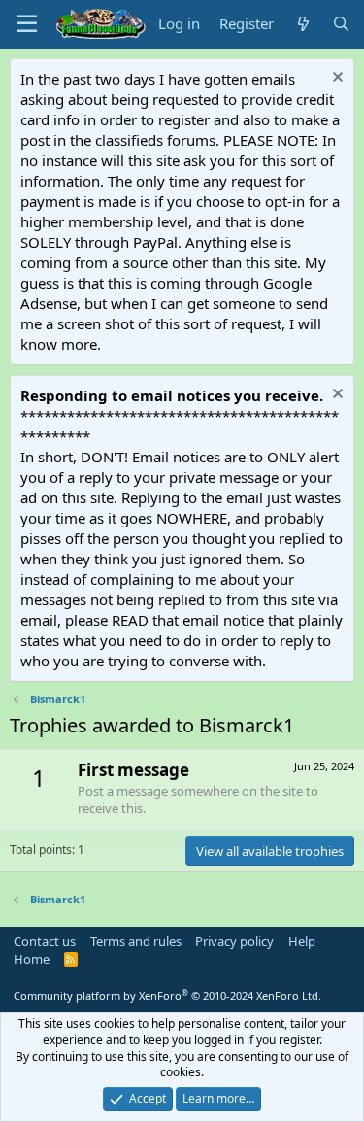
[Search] (341, 24)
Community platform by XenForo (167, 995)
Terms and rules (136, 941)
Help (301, 941)
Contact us (45, 941)
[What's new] (302, 24)
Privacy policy (234, 941)
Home (32, 959)
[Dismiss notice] (335, 79)
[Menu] (27, 24)
